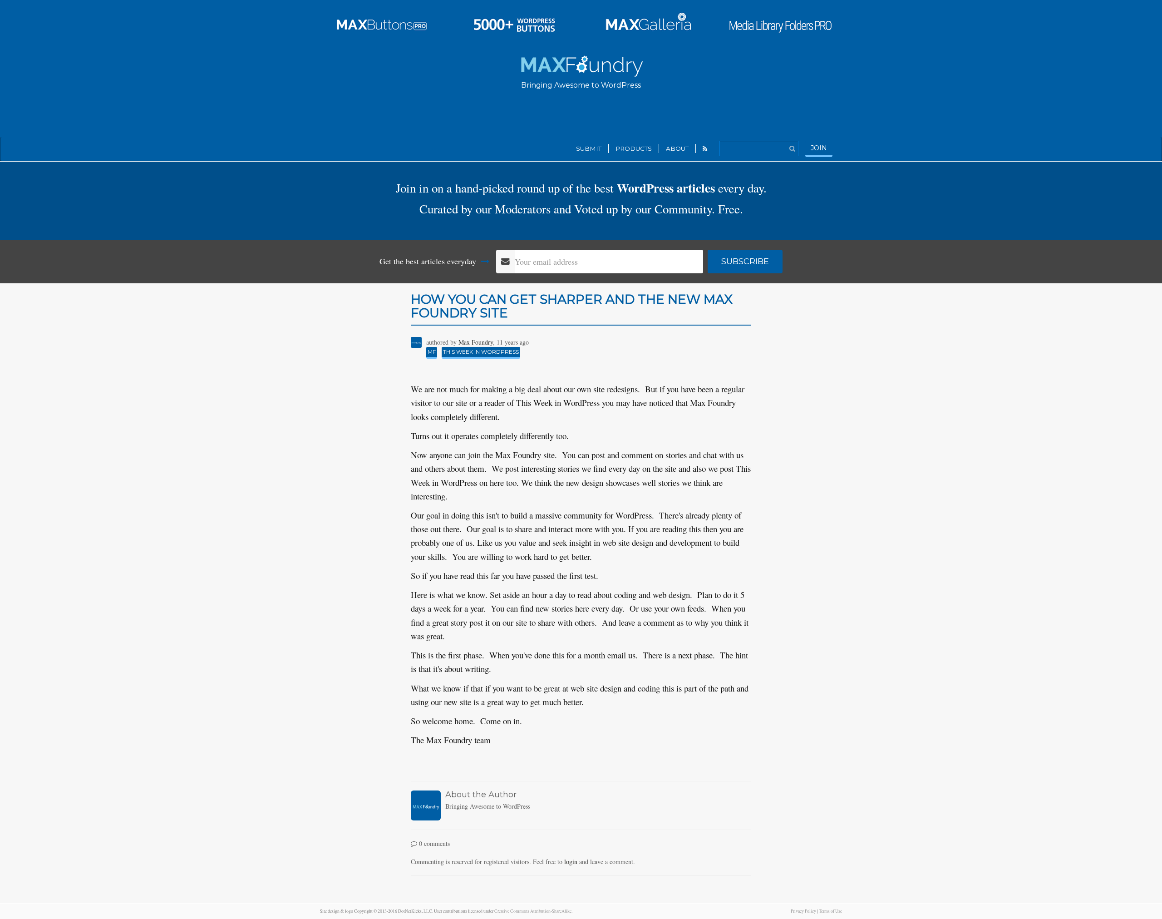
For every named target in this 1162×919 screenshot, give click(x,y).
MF (432, 351)
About (677, 148)
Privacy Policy (803, 911)
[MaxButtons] (382, 21)
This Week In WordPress (481, 351)
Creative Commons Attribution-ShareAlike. (533, 911)
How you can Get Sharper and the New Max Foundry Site (572, 306)
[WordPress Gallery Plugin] (647, 21)
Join (819, 148)
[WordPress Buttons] (514, 21)
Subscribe (745, 262)
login (570, 861)
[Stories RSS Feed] (705, 148)
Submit (588, 148)
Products (633, 148)
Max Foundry (475, 342)
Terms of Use (830, 911)
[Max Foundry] (581, 64)
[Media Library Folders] (780, 21)
